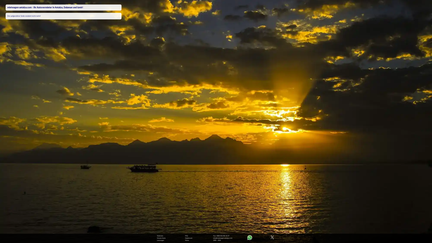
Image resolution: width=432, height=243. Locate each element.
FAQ (186, 236)
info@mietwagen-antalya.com (222, 238)
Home (187, 240)
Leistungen (160, 240)
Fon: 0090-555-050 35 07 (221, 236)
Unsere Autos (161, 238)
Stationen (160, 236)
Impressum (188, 238)
